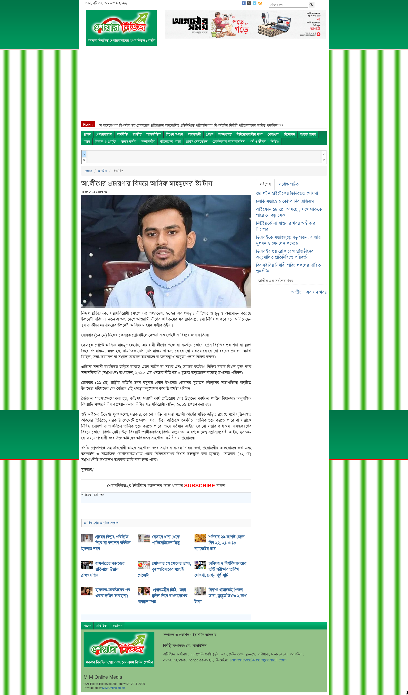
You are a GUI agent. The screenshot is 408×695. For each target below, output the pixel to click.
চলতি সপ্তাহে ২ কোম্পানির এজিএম (285, 201)
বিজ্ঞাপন (117, 625)
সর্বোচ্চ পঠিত (289, 184)
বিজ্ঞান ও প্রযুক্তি (105, 141)
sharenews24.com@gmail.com (258, 660)
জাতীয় (137, 134)
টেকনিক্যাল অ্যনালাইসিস (228, 141)
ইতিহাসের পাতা (170, 141)
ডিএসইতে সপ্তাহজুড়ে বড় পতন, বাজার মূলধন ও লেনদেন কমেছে (288, 240)
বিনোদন (289, 134)
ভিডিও (275, 141)
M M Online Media (114, 688)
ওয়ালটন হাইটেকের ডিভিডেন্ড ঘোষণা (287, 193)
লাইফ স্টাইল (308, 134)
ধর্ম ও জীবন (258, 141)
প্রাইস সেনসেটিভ (197, 141)
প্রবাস (209, 134)
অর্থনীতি (122, 134)
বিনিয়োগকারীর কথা (250, 134)
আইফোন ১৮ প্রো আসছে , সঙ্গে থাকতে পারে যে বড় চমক (289, 212)
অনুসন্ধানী (194, 134)
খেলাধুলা (273, 134)
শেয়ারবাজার (104, 134)
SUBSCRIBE (200, 486)
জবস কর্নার (128, 141)
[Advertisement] (204, 86)
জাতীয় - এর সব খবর (309, 292)
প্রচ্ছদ (87, 134)
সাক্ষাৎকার (225, 134)
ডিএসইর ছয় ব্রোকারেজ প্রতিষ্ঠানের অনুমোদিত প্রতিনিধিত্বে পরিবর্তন (284, 254)
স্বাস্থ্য (87, 141)
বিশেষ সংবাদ (174, 134)
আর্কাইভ (101, 625)
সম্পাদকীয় (148, 141)
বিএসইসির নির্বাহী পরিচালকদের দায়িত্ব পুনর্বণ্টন (288, 268)
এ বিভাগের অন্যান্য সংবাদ (101, 522)
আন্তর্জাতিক (153, 134)
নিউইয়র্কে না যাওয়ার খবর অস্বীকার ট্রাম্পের (285, 226)
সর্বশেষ (265, 184)
